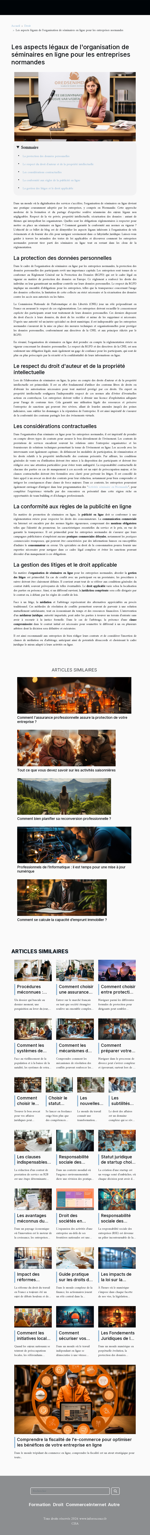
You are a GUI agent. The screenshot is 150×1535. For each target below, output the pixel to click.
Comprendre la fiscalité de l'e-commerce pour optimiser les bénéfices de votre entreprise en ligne (74, 1442)
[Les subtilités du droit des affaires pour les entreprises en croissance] (122, 1084)
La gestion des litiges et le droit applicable (48, 188)
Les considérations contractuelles (42, 172)
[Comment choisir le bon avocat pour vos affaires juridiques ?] (27, 1084)
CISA (75, 1524)
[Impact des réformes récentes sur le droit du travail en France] (33, 1258)
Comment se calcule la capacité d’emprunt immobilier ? (62, 920)
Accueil (15, 26)
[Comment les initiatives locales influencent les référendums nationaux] (33, 1316)
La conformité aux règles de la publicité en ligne (51, 180)
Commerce (77, 1504)
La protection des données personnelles (46, 156)
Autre (114, 1504)
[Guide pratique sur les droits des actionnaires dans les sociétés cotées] (75, 1258)
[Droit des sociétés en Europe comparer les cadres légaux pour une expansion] (75, 1199)
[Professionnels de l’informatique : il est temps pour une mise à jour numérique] (74, 844)
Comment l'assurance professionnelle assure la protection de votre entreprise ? (72, 719)
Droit (27, 26)
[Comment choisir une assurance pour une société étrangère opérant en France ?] (75, 970)
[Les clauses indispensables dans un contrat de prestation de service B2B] (33, 1140)
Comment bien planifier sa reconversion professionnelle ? (64, 818)
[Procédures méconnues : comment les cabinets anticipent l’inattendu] (33, 970)
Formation (40, 1504)
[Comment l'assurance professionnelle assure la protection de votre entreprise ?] (74, 695)
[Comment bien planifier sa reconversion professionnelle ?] (64, 796)
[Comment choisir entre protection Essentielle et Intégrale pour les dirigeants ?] (117, 970)
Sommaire (29, 147)
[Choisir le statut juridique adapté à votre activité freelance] (59, 1084)
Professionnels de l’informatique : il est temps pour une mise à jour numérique (71, 869)
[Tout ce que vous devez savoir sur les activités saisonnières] (66, 747)
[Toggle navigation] (10, 7)
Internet (97, 1504)
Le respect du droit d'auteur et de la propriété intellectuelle (58, 164)
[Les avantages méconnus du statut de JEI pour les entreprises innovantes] (33, 1199)
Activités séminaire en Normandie (108, 487)
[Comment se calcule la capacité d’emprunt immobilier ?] (62, 897)
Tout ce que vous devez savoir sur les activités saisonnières (66, 770)
